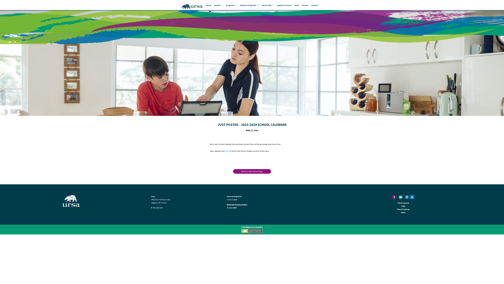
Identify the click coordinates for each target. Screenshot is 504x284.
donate (305, 5)
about (208, 5)
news (297, 5)
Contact (232, 199)
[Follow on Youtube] (400, 197)
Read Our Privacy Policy (237, 204)
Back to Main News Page (252, 171)
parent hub (266, 5)
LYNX (403, 206)
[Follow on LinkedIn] (412, 197)
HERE (227, 151)
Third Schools (403, 203)
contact (314, 5)
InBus (403, 212)
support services (284, 5)
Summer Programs (248, 5)
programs (230, 5)
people (217, 5)
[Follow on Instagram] (407, 197)
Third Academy (403, 209)
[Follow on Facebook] (394, 197)
